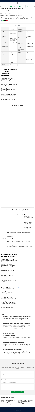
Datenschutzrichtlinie (17, 410)
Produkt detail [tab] (17, 25)
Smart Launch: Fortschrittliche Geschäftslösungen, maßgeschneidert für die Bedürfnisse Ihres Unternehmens (25, 404)
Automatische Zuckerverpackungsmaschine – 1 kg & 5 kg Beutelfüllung (9, 403)
